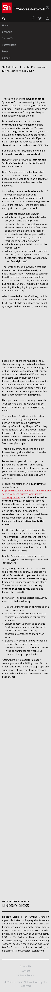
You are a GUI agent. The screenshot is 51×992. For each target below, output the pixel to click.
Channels (7, 31)
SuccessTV (7, 38)
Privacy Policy (25, 975)
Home (5, 25)
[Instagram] (47, 18)
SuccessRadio (9, 44)
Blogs (5, 51)
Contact (6, 57)
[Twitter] (40, 18)
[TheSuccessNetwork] (25, 7)
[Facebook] (33, 18)
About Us (25, 966)
